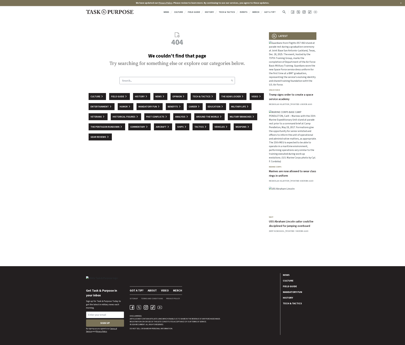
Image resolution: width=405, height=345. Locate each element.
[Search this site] (284, 12)
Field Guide (194, 12)
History (209, 12)
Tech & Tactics (227, 12)
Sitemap (134, 298)
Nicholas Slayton (279, 104)
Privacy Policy (165, 3)
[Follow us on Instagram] (304, 12)
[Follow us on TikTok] (309, 12)
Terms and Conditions (152, 298)
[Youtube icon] (160, 307)
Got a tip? (270, 12)
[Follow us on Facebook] (292, 12)
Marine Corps (275, 167)
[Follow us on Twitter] (298, 12)
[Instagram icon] (146, 307)
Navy (271, 217)
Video (165, 291)
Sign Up (105, 323)
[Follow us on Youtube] (315, 12)
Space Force (274, 90)
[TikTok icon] (153, 307)
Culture (178, 12)
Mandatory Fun (292, 292)
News (166, 12)
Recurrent (140, 324)
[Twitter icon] (139, 307)
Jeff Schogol (276, 231)
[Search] (232, 81)
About (152, 291)
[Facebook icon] (132, 307)
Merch (255, 12)
